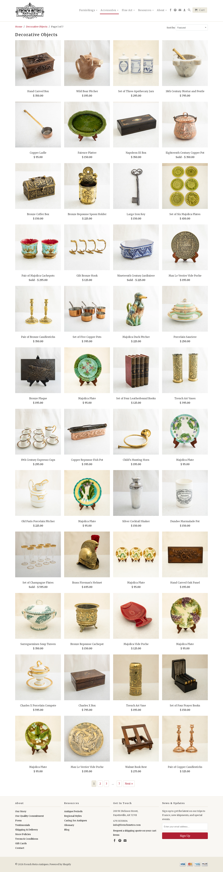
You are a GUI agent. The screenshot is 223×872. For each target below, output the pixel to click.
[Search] (189, 11)
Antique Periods (73, 811)
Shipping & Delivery (26, 829)
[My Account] (184, 11)
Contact (19, 848)
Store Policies (23, 834)
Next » (129, 783)
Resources (146, 10)
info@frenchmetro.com (127, 824)
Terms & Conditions (26, 838)
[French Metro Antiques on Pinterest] (175, 11)
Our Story (20, 811)
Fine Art (128, 10)
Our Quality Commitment (29, 815)
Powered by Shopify (60, 864)
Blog (67, 829)
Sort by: (171, 27)
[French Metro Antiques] (38, 10)
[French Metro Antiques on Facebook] (170, 11)
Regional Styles (73, 815)
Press (18, 820)
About (162, 10)
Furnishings (88, 10)
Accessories (110, 10)
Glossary (69, 825)
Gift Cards (21, 843)
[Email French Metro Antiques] (180, 11)
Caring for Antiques (75, 820)
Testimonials (22, 825)
